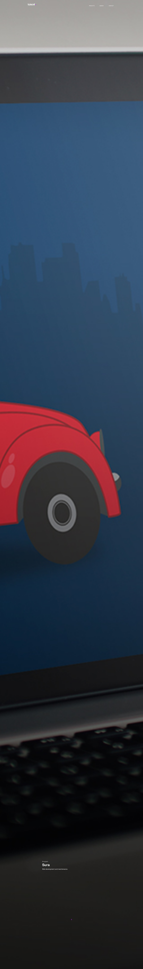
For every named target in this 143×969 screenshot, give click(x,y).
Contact (111, 5)
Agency (102, 5)
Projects (92, 5)
